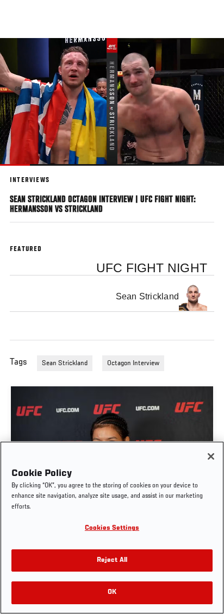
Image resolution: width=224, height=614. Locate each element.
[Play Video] (112, 102)
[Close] (211, 456)
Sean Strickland (65, 363)
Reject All (112, 560)
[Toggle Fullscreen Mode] (201, 172)
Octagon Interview (133, 363)
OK (112, 592)
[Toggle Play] (22, 172)
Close (204, 58)
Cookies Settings (112, 528)
